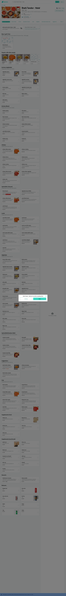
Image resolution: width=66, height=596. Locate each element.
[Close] (46, 296)
